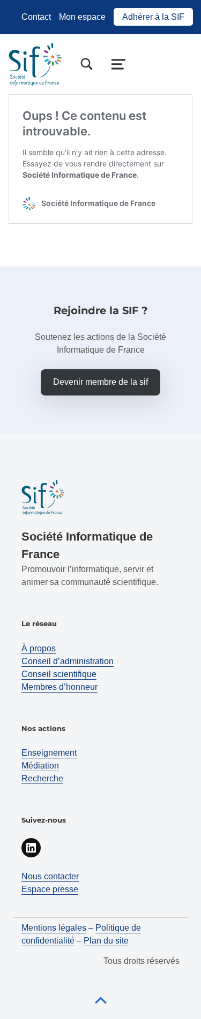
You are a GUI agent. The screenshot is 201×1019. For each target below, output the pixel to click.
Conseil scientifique (58, 674)
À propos (38, 648)
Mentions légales (53, 927)
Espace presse (49, 889)
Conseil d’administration (67, 661)
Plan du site (106, 940)
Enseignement (49, 752)
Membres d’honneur (59, 686)
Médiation (40, 765)
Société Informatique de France (80, 174)
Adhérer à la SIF (153, 16)
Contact (36, 16)
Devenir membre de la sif (100, 381)
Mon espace (82, 16)
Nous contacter (50, 876)
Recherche (42, 778)
